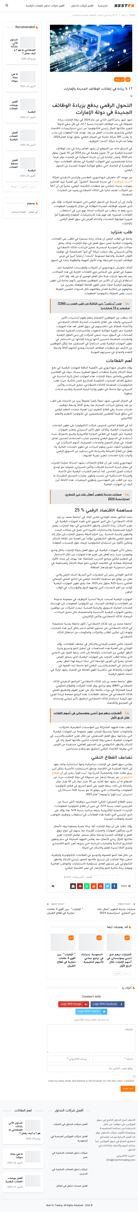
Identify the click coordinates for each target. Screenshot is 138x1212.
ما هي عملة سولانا (14, 78)
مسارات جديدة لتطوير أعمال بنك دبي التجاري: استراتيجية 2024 (116, 911)
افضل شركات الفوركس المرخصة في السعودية (69, 1139)
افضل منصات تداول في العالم (72, 1186)
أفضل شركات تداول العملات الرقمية (45, 6)
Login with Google (71, 1004)
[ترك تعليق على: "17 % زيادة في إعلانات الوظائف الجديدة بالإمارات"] (131, 96)
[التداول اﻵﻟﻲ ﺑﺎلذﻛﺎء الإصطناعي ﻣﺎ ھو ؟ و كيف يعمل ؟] (28, 42)
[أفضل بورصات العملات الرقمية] (28, 104)
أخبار (128, 79)
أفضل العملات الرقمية (13, 136)
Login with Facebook (105, 1004)
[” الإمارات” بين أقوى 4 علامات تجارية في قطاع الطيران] (63, 942)
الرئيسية (102, 6)
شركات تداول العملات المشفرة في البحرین (70, 1171)
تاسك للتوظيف (122, 182)
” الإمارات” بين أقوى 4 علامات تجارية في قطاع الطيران (65, 911)
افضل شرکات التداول (82, 6)
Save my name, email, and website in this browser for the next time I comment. (91, 1081)
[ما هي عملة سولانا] (28, 77)
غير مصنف (119, 79)
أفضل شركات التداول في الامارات (70, 1124)
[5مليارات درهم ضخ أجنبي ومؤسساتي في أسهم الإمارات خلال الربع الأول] (119, 942)
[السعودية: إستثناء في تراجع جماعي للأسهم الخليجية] (91, 942)
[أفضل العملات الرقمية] (28, 135)
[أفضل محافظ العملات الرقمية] (28, 163)
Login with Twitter (89, 1011)
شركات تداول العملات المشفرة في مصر (70, 1155)
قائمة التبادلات (18, 212)
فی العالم (33, 212)
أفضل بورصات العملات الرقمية (14, 1180)
